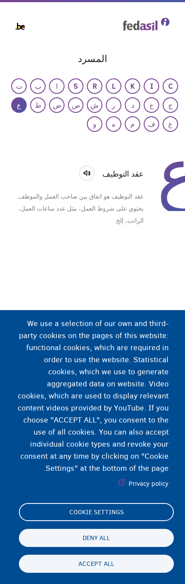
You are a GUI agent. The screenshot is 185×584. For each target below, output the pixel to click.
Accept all (96, 563)
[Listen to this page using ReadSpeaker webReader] (89, 171)
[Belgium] (20, 26)
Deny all (96, 538)
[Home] (146, 24)
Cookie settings (96, 512)
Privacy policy (149, 483)
